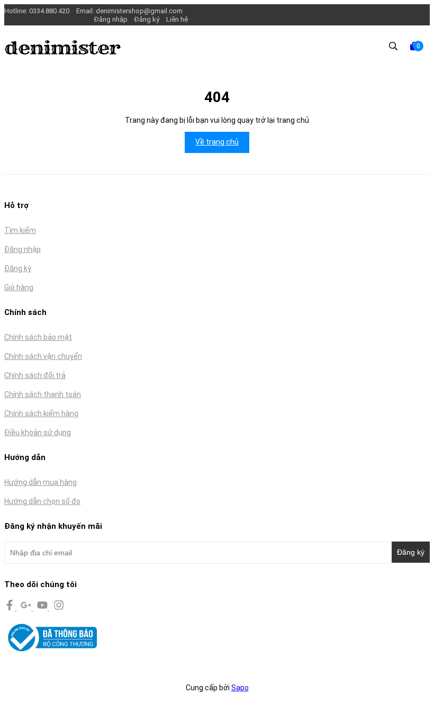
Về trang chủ (217, 142)
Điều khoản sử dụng (37, 432)
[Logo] (62, 51)
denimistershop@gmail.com (139, 11)
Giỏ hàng (18, 287)
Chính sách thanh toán (42, 394)
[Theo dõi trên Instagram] (58, 607)
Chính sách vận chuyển (43, 356)
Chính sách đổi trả (35, 375)
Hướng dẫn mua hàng (40, 482)
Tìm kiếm (20, 230)
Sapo (240, 687)
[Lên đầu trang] (415, 693)
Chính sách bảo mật (38, 337)
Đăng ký (146, 19)
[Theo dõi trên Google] (27, 607)
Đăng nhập (111, 19)
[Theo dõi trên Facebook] (10, 607)
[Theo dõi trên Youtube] (43, 607)
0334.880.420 (50, 11)
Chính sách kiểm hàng (41, 413)
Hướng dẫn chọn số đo (42, 501)
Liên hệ (177, 19)
